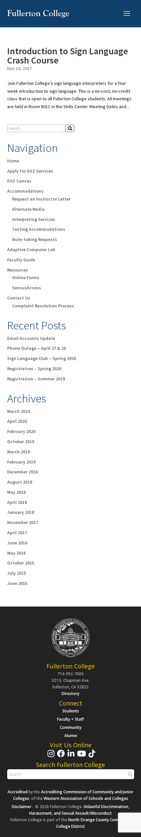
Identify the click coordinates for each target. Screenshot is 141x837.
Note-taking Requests (34, 239)
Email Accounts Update (31, 338)
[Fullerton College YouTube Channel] (80, 756)
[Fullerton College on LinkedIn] (70, 756)
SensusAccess (26, 288)
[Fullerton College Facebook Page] (60, 756)
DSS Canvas (19, 181)
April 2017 (17, 533)
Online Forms (25, 277)
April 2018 (17, 502)
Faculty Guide (21, 260)
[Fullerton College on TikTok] (91, 756)
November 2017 (22, 522)
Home (13, 161)
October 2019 (20, 441)
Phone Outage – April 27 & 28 (36, 348)
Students (70, 711)
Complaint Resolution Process (43, 306)
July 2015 (16, 573)
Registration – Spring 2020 (34, 368)
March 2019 (18, 452)
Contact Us (18, 298)
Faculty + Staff (70, 719)
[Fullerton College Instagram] (50, 756)
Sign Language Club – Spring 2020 (41, 358)
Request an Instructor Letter (41, 199)
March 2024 (18, 411)
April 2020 (17, 421)
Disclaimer (21, 806)
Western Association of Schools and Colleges (86, 798)
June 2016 (17, 543)
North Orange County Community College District (93, 823)
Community (70, 727)
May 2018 (16, 492)
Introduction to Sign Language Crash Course (67, 55)
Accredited (18, 792)
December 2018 (22, 472)
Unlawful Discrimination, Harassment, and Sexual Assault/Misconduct (79, 810)
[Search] (69, 128)
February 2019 (21, 462)
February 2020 (21, 431)
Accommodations (25, 191)
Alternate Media (28, 209)
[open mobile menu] (127, 13)
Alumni (70, 735)
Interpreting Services (33, 219)
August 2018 (19, 482)
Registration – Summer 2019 (36, 379)
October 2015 (20, 563)
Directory (70, 693)
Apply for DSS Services (30, 171)
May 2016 (16, 553)
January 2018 (20, 512)
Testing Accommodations (38, 229)
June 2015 (17, 583)
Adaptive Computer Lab (31, 249)
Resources (17, 270)
